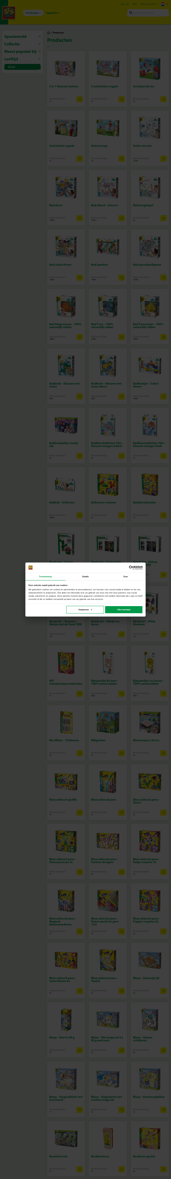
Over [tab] (125, 576)
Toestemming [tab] (45, 576)
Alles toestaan (123, 609)
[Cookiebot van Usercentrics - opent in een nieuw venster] (131, 568)
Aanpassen (83, 609)
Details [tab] (85, 576)
